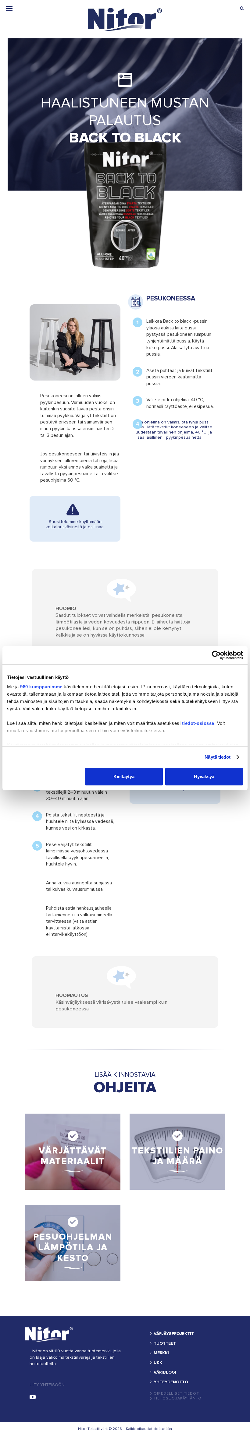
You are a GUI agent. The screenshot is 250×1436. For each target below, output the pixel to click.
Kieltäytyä (123, 776)
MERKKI (161, 1352)
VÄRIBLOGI (165, 1372)
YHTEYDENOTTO (171, 1382)
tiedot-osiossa (198, 723)
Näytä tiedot (217, 757)
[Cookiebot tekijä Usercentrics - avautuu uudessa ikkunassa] (216, 655)
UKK (158, 1362)
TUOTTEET (165, 1343)
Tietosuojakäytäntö (178, 1398)
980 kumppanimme (41, 686)
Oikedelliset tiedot (176, 1394)
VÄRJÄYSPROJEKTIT (174, 1333)
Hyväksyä (204, 776)
